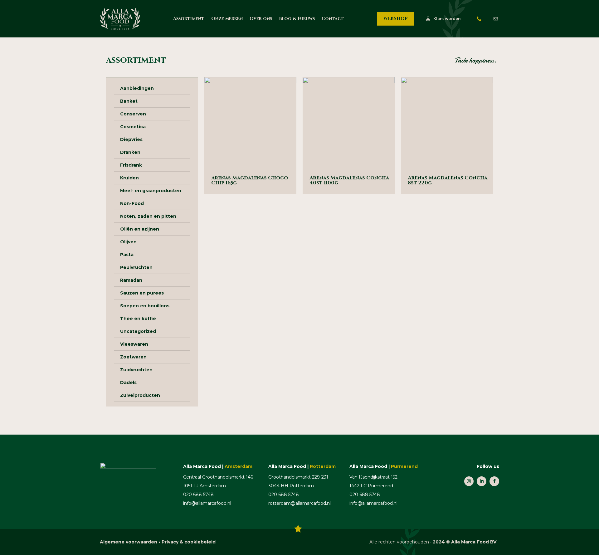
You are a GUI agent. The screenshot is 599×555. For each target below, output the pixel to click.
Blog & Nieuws (297, 19)
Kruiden (129, 178)
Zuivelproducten (140, 395)
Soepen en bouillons (144, 306)
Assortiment (188, 19)
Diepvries (131, 139)
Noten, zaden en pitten (148, 216)
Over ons (261, 19)
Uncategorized (138, 331)
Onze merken (227, 19)
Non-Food (132, 203)
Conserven (133, 114)
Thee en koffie (138, 318)
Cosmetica (133, 126)
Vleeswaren (134, 344)
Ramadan (131, 280)
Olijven (128, 242)
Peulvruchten (136, 267)
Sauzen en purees (142, 293)
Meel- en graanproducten (150, 190)
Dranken (130, 152)
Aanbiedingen (137, 88)
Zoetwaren (133, 357)
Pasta (127, 254)
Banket (129, 101)
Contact (333, 19)
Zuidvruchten (136, 369)
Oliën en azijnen (139, 229)
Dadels (128, 382)
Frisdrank (131, 165)
